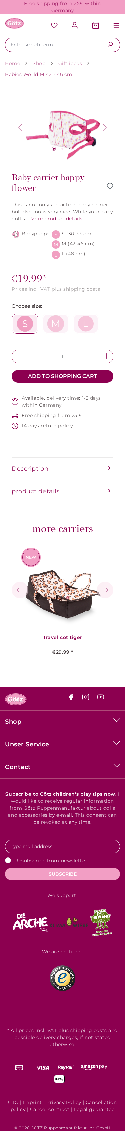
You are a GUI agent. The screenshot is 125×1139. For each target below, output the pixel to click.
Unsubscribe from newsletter (50, 861)
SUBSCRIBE (63, 874)
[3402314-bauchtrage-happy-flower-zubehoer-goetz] (62, 127)
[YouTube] (100, 699)
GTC (13, 1102)
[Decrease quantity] (18, 356)
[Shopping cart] (95, 26)
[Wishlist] (54, 25)
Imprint (32, 1102)
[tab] (62, 468)
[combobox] (53, 45)
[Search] (110, 45)
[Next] (105, 127)
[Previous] (20, 127)
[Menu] (113, 25)
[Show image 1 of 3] (54, 149)
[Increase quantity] (106, 356)
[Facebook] (72, 699)
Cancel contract (49, 1109)
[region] (62, 127)
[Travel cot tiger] (63, 588)
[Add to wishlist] (110, 186)
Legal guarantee (94, 1109)
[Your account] (75, 25)
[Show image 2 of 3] (62, 149)
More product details (56, 219)
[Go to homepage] (14, 23)
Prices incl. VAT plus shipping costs (56, 289)
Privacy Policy (63, 1102)
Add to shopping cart (62, 376)
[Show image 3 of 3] (71, 149)
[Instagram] (86, 699)
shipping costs (88, 1030)
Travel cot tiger (62, 637)
